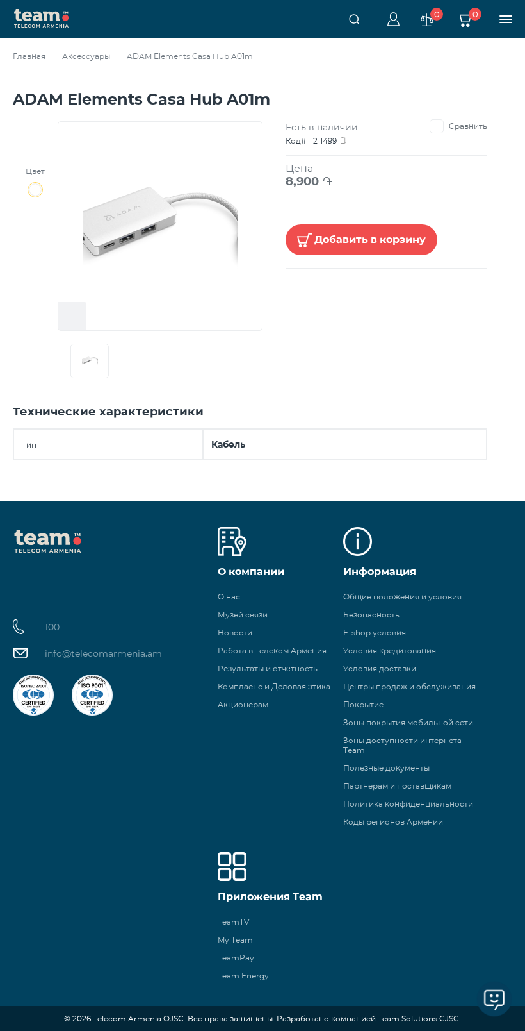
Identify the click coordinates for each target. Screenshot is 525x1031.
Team (41, 17)
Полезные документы (386, 768)
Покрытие (363, 704)
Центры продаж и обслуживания (409, 686)
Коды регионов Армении (393, 821)
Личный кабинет (391, 19)
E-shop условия (374, 632)
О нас (229, 596)
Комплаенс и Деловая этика (274, 686)
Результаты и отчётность (268, 668)
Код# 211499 (311, 141)
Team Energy (243, 975)
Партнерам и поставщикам (397, 786)
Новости (235, 632)
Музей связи (243, 614)
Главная (29, 56)
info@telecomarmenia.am (103, 653)
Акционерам (243, 704)
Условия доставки (379, 668)
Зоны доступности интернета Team (402, 745)
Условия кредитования (389, 650)
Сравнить (468, 126)
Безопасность (371, 614)
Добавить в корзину (370, 239)
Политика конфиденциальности (408, 804)
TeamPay (236, 957)
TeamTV (233, 921)
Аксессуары (86, 56)
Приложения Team (270, 897)
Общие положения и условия (402, 596)
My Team (235, 939)
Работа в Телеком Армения (272, 650)
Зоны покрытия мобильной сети (408, 722)
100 (52, 627)
